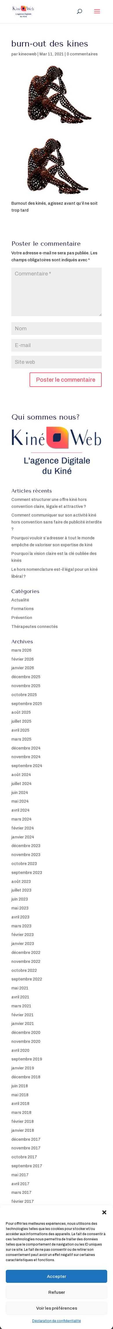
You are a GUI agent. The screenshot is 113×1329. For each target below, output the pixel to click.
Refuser (56, 1292)
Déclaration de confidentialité (56, 1321)
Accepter (56, 1276)
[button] (104, 1212)
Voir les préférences (56, 1308)
